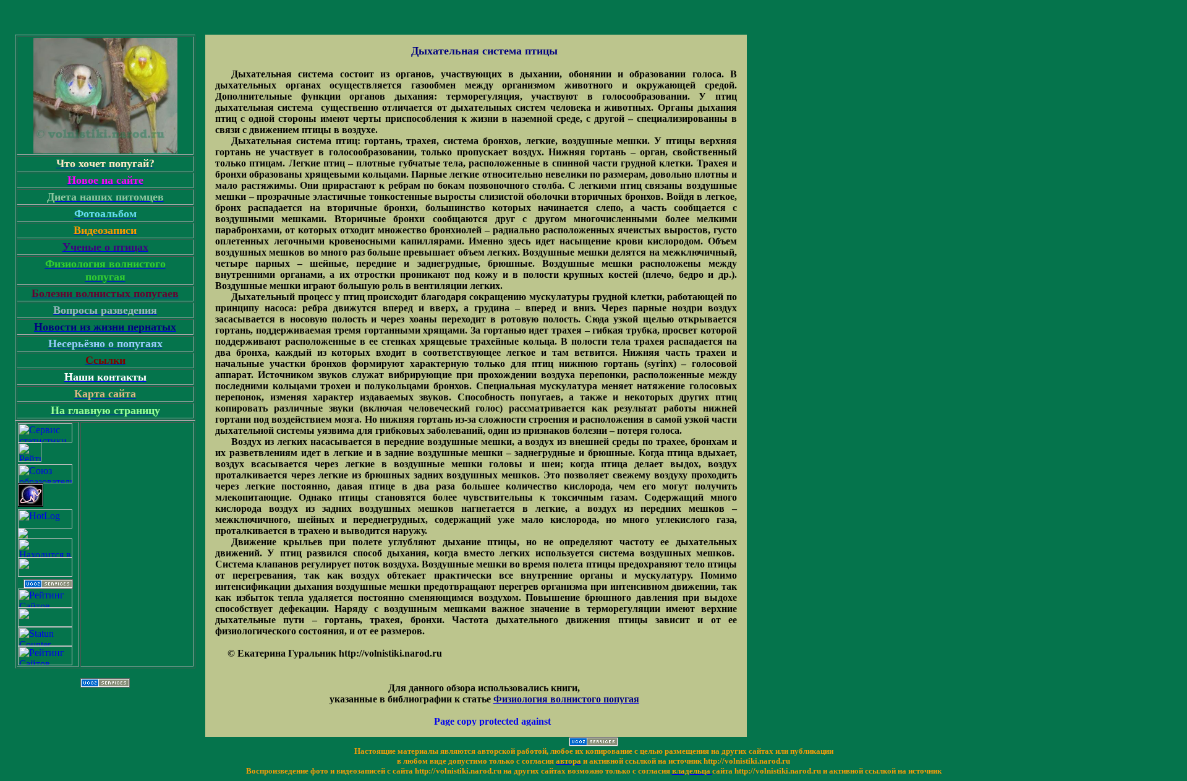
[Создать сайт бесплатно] (48, 585)
